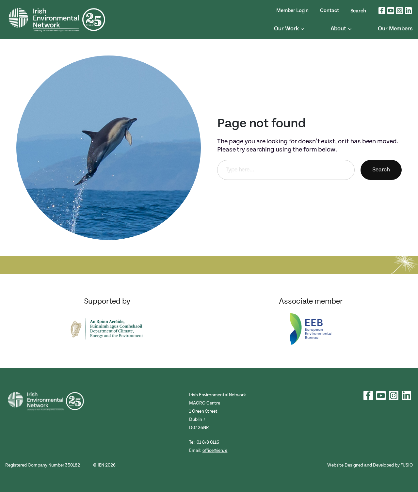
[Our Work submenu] (302, 29)
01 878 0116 (208, 442)
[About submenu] (350, 29)
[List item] (382, 10)
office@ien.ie (215, 450)
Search (381, 170)
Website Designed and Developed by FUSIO (370, 465)
